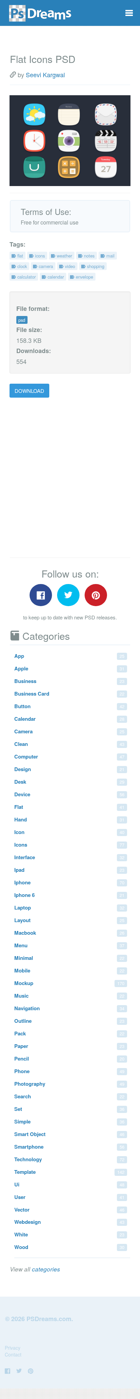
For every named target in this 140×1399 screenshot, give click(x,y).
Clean (69, 744)
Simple (69, 1121)
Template (69, 1172)
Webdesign (69, 1222)
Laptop (69, 907)
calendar (55, 276)
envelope (83, 276)
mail (110, 255)
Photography (69, 1083)
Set (69, 1109)
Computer (69, 756)
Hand (69, 819)
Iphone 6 (69, 895)
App (69, 656)
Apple (69, 668)
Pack (69, 1033)
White (69, 1234)
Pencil (69, 1058)
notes (88, 255)
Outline (69, 1021)
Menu (69, 945)
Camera (69, 731)
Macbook (69, 932)
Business (69, 681)
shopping (95, 266)
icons (39, 255)
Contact (13, 1354)
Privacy (12, 1347)
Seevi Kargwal (45, 74)
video (69, 266)
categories (46, 1269)
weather (63, 255)
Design (69, 769)
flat (19, 255)
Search (69, 1096)
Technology (69, 1159)
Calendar (69, 718)
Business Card (69, 693)
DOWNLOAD (29, 390)
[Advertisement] (70, 478)
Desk (69, 781)
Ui (69, 1184)
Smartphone (69, 1146)
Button (69, 706)
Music (69, 995)
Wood (69, 1247)
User (69, 1197)
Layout (69, 920)
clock (21, 266)
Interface (69, 857)
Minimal (69, 958)
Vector (69, 1209)
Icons (69, 844)
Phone (69, 1071)
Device (69, 794)
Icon (69, 832)
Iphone (69, 882)
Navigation (69, 1008)
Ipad (69, 869)
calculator (26, 276)
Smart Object (69, 1134)
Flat (69, 807)
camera (45, 266)
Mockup (69, 983)
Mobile (69, 970)
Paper (69, 1046)
